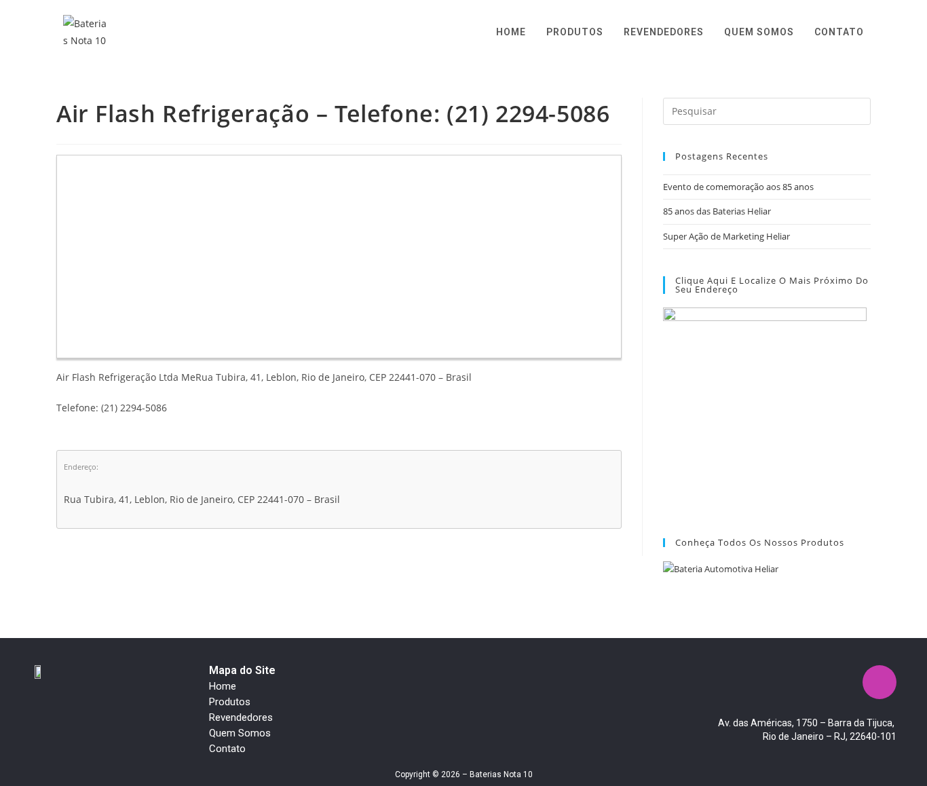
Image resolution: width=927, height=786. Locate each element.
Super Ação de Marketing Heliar (726, 236)
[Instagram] (879, 682)
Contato (227, 749)
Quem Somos (240, 733)
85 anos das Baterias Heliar (717, 211)
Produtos (229, 702)
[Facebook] (839, 682)
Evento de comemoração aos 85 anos (738, 187)
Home (222, 686)
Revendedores (241, 717)
